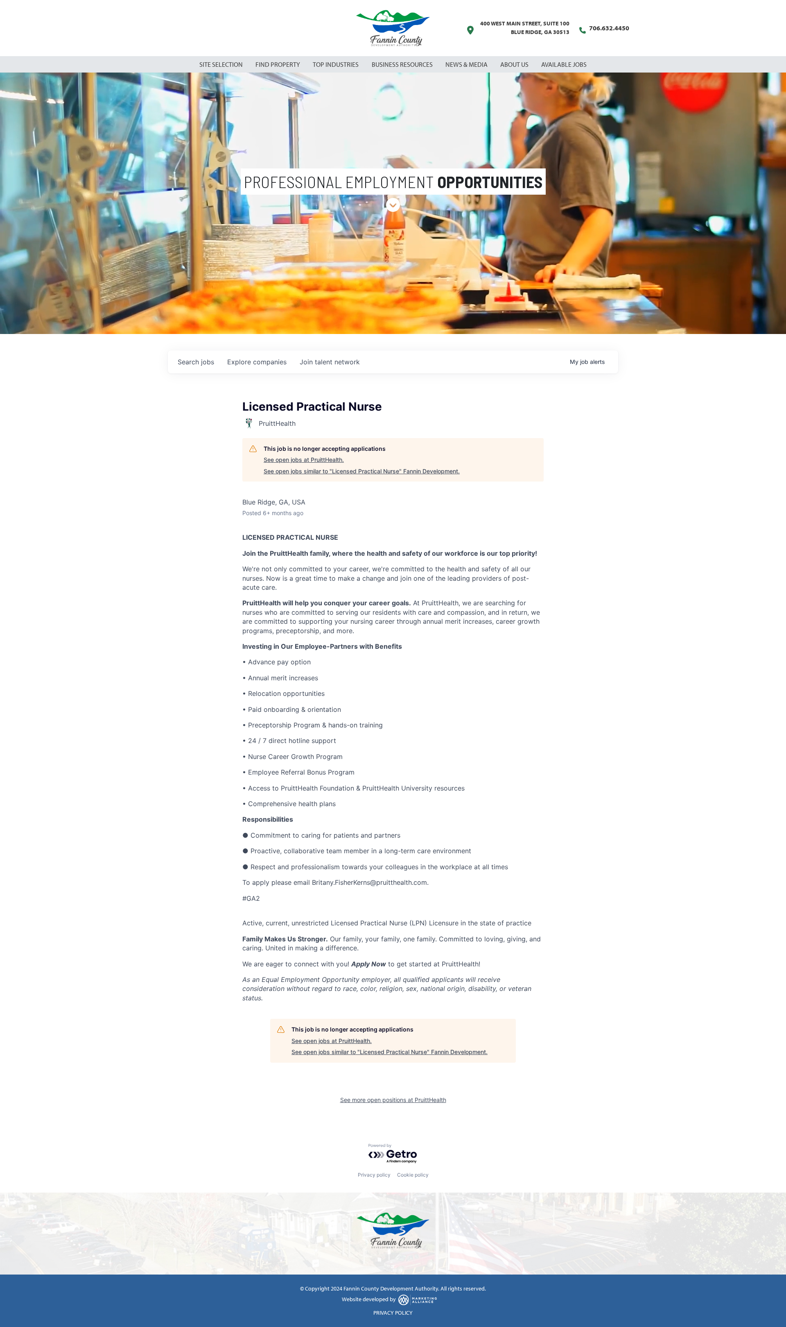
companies (257, 362)
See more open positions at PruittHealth (393, 1099)
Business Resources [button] (403, 64)
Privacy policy (374, 1175)
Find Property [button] (278, 64)
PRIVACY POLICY (393, 1312)
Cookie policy (413, 1175)
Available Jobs (564, 64)
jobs (196, 362)
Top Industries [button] (336, 64)
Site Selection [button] (221, 64)
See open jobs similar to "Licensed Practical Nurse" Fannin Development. (362, 471)
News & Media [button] (467, 64)
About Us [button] (515, 64)
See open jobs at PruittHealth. (304, 459)
